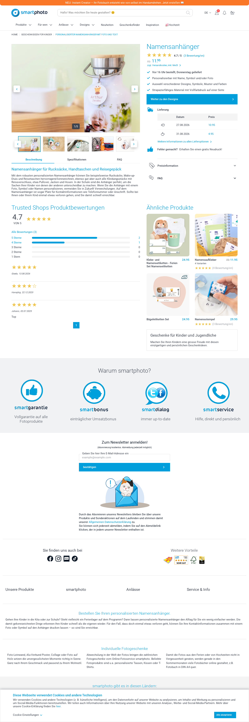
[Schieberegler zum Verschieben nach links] (16, 89)
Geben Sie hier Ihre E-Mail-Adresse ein (105, 453)
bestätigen (89, 467)
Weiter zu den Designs (164, 99)
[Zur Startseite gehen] (29, 13)
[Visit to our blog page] (66, 558)
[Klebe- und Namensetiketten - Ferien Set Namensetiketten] (168, 235)
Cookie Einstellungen (26, 715)
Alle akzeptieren (224, 715)
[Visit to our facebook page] (50, 558)
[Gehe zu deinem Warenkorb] (232, 12)
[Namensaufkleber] (216, 235)
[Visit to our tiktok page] (75, 558)
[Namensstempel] (216, 294)
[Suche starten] (188, 12)
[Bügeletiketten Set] (168, 294)
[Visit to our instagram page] (58, 558)
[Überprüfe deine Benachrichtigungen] (225, 12)
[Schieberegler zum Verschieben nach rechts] (134, 89)
